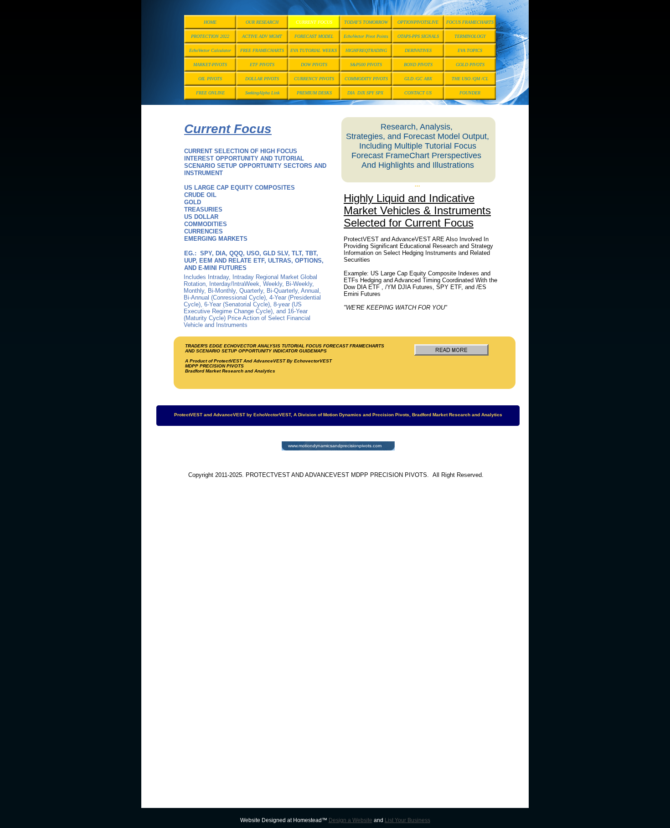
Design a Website (350, 820)
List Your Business (407, 820)
